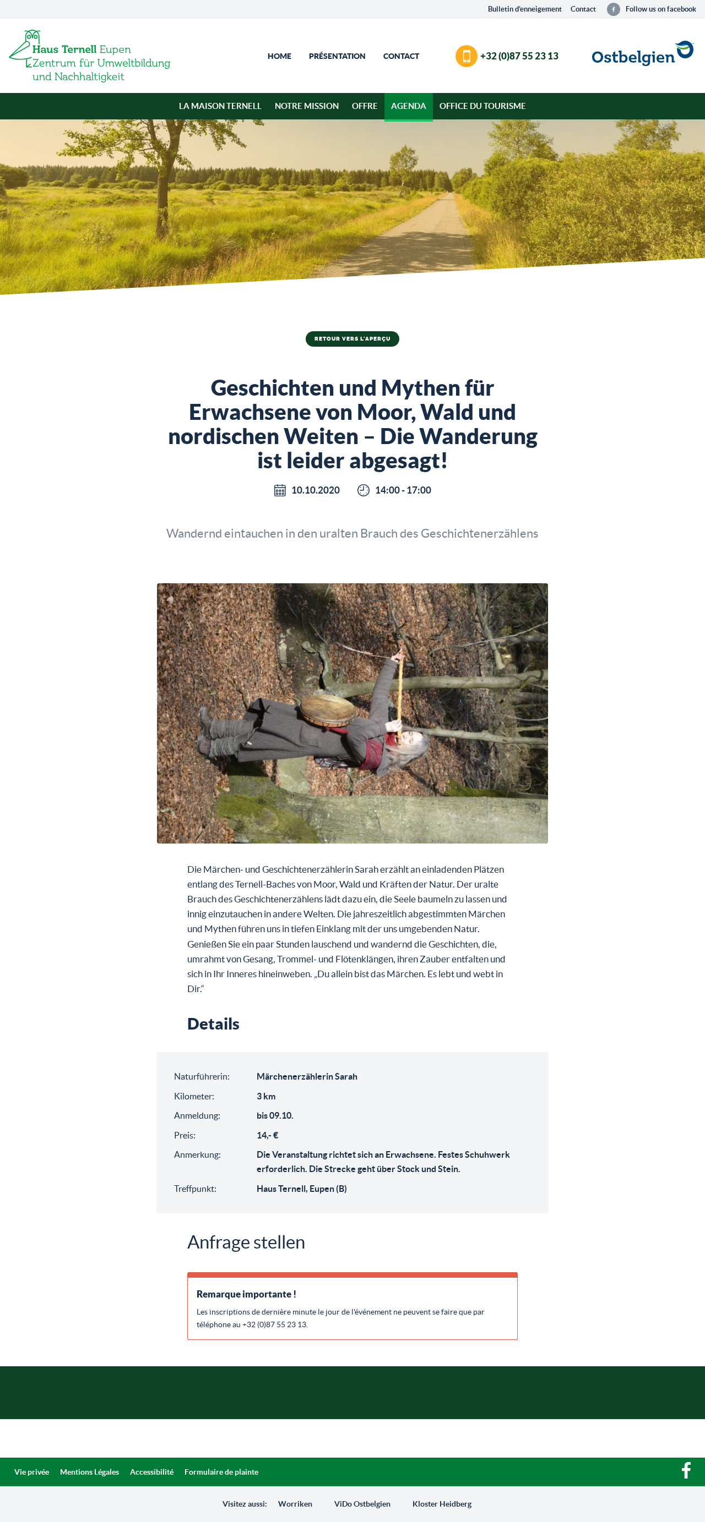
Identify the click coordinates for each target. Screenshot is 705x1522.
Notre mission (307, 106)
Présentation (337, 56)
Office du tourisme (483, 106)
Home (279, 56)
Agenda (408, 106)
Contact (583, 9)
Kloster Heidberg (442, 1503)
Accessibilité (151, 1472)
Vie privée (31, 1472)
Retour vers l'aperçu (352, 339)
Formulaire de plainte (221, 1472)
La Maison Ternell (220, 106)
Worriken (295, 1503)
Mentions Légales (89, 1472)
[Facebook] (686, 1476)
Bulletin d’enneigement (525, 9)
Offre (365, 106)
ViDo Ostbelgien (362, 1503)
